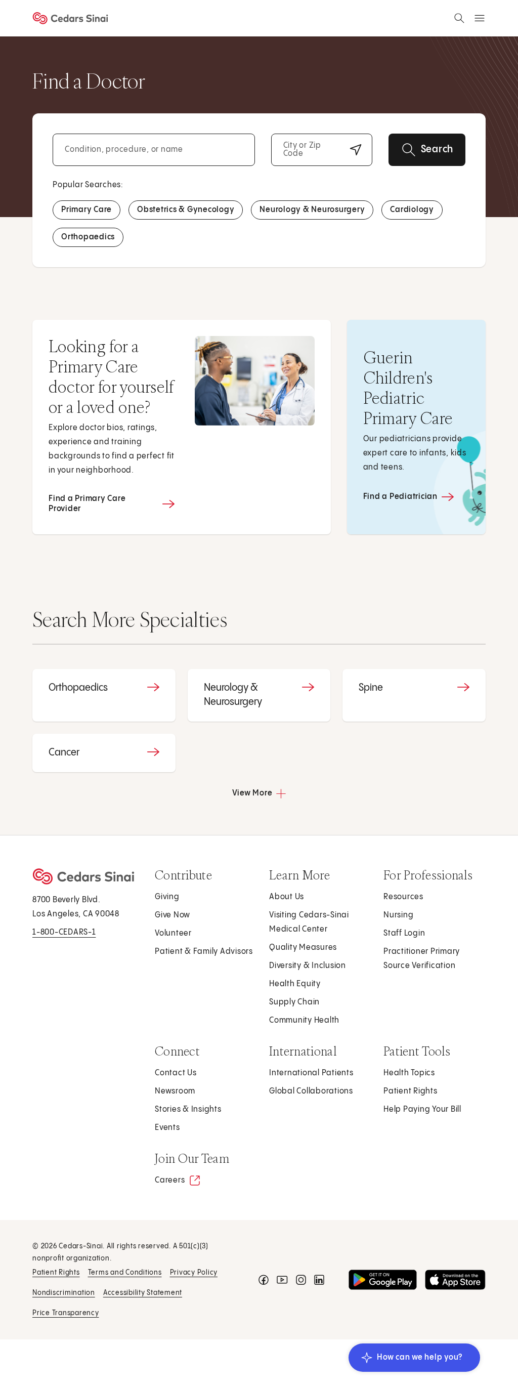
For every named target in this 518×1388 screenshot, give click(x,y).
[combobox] (154, 150)
